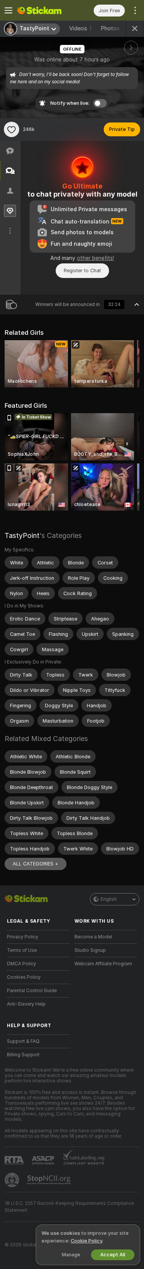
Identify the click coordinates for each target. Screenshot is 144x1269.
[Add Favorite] (11, 129)
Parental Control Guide (32, 990)
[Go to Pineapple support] (13, 1180)
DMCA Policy (21, 963)
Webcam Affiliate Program (103, 963)
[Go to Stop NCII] (49, 1180)
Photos (114, 28)
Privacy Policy (22, 937)
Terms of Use (22, 950)
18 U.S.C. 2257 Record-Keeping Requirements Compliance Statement (69, 1207)
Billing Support (23, 1054)
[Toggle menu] (8, 10)
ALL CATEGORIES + (35, 864)
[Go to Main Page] (44, 10)
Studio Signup (90, 950)
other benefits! (95, 258)
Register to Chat (82, 270)
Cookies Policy (24, 977)
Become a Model (93, 937)
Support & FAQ (23, 1041)
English (109, 899)
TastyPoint (22, 535)
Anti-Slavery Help (26, 1004)
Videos (80, 28)
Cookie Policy (86, 1241)
